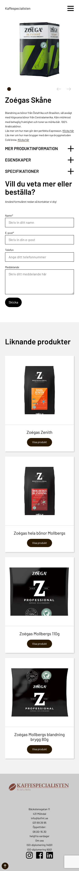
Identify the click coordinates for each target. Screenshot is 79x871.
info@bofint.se (39, 818)
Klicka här (68, 130)
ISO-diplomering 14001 (39, 845)
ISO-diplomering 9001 (39, 849)
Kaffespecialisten (18, 9)
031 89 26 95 (40, 822)
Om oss (39, 840)
